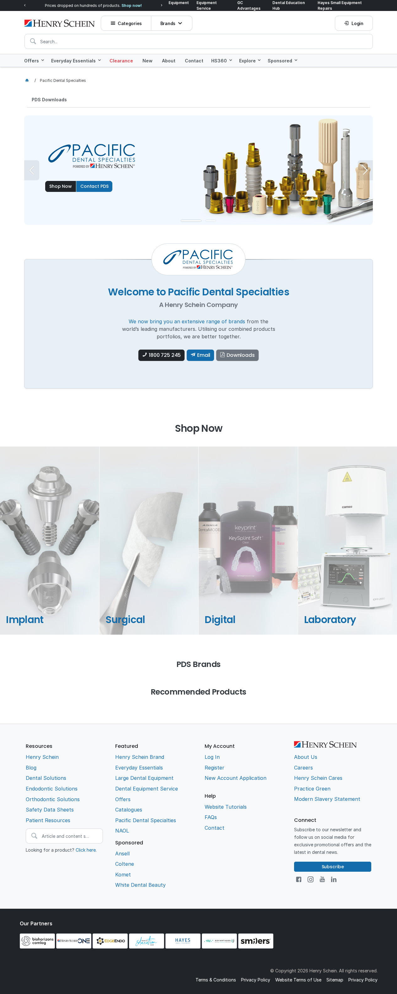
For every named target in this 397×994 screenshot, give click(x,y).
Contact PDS (94, 186)
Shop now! (131, 5)
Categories (130, 23)
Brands (167, 23)
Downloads (241, 355)
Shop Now (60, 186)
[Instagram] (310, 879)
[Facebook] (298, 879)
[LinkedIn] (333, 879)
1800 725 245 (165, 355)
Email (203, 355)
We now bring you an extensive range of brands (187, 321)
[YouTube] (322, 879)
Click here (86, 850)
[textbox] (199, 41)
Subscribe (333, 867)
